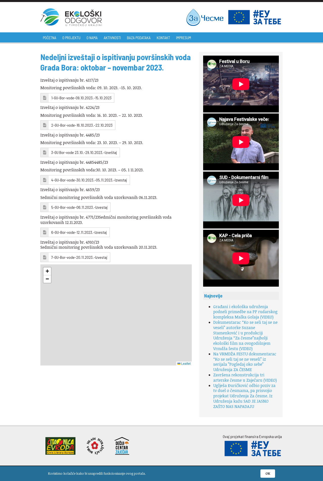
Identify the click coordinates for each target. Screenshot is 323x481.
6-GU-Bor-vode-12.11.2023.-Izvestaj (79, 232)
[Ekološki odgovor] (71, 17)
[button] (47, 271)
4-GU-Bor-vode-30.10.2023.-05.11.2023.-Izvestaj (89, 179)
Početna (49, 37)
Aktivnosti (112, 37)
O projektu (71, 37)
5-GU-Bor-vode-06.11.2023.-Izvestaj (79, 207)
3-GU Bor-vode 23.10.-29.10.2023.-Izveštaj (84, 152)
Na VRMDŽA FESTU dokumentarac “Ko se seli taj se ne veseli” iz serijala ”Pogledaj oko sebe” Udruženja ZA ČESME (244, 361)
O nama (92, 37)
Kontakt (163, 37)
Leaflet (185, 363)
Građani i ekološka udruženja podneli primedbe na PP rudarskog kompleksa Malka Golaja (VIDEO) (245, 312)
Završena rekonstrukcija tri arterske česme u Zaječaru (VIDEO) (245, 377)
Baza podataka (139, 37)
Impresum (183, 37)
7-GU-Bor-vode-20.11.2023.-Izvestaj (79, 257)
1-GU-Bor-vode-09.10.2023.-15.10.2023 (81, 97)
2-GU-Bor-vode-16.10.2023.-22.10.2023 (82, 125)
